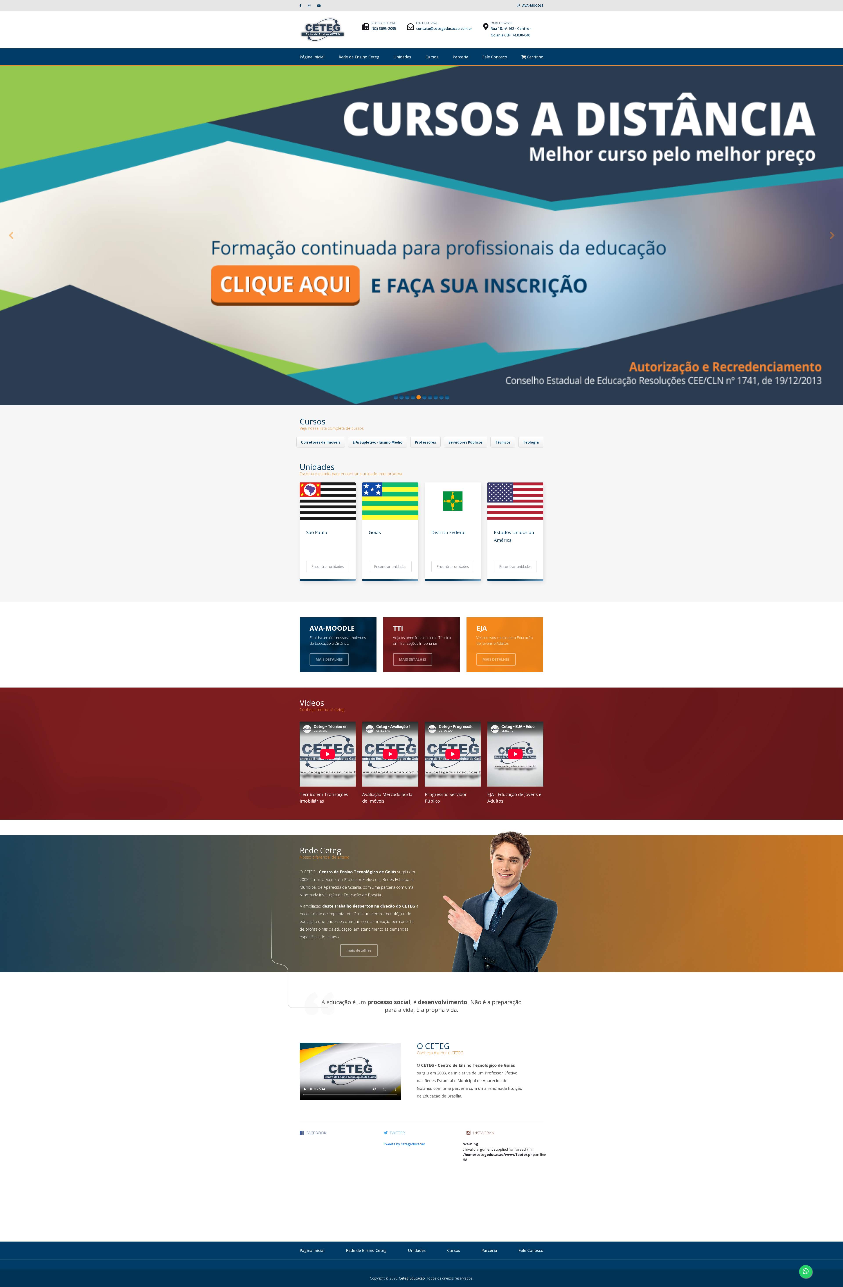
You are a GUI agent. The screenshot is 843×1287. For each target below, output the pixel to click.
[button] (11, 235)
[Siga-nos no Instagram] (309, 5)
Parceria (460, 57)
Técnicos (502, 442)
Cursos (431, 57)
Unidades (402, 57)
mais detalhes (358, 950)
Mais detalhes (329, 659)
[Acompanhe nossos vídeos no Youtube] (319, 5)
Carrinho (534, 57)
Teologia (531, 442)
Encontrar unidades (328, 566)
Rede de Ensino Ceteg (359, 57)
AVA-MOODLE (532, 5)
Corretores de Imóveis (320, 442)
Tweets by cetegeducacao (404, 1144)
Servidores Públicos (466, 442)
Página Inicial (312, 57)
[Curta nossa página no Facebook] (300, 5)
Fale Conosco (494, 57)
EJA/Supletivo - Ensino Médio (377, 442)
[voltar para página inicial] (322, 29)
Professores (425, 442)
